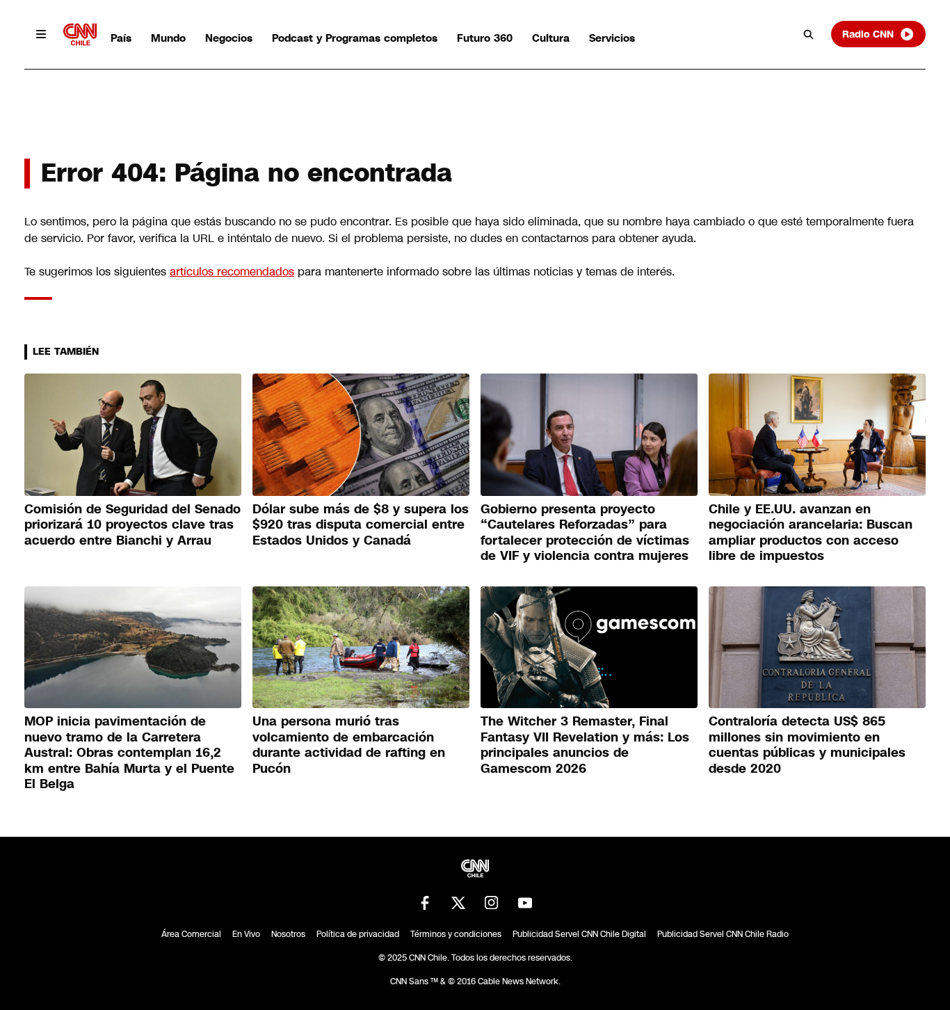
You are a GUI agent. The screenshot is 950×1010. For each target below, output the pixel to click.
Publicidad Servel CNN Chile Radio (723, 934)
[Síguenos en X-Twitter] (458, 903)
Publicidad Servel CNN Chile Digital (579, 934)
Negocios (228, 38)
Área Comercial (191, 934)
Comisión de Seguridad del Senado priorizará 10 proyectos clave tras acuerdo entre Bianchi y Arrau (132, 525)
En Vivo (246, 934)
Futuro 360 (485, 38)
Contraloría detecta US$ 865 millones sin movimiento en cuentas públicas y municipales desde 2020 (807, 745)
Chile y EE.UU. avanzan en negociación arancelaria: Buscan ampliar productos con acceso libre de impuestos (810, 533)
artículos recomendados (232, 272)
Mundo (168, 38)
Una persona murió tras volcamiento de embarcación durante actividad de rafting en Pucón (348, 745)
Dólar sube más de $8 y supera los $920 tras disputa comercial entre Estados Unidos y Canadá (360, 525)
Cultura (551, 38)
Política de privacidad (357, 934)
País (121, 38)
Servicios (612, 38)
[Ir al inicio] (80, 34)
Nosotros (288, 934)
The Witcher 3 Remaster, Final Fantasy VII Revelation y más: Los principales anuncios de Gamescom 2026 (585, 745)
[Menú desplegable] (41, 34)
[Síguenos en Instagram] (492, 903)
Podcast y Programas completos (354, 38)
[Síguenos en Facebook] (425, 903)
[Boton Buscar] (809, 34)
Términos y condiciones (455, 934)
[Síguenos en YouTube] (525, 903)
